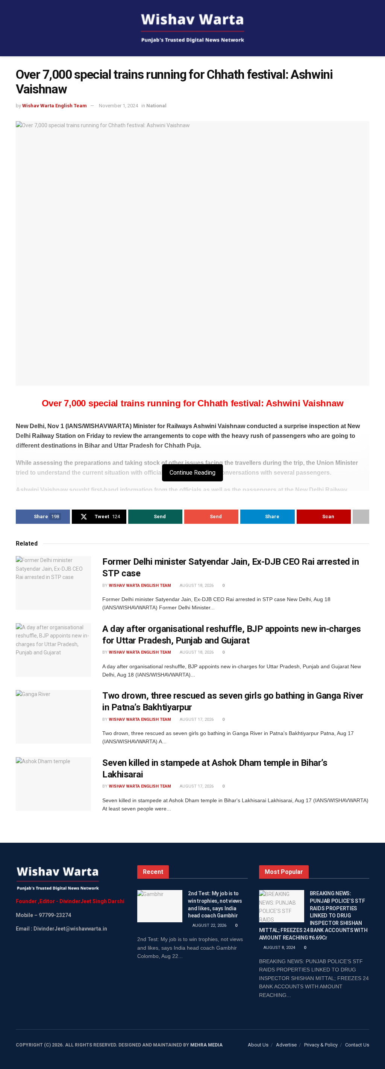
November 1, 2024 (118, 105)
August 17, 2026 (196, 719)
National (156, 105)
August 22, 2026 (208, 925)
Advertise (286, 1045)
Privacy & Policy (321, 1045)
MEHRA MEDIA (206, 1045)
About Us (258, 1045)
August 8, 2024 (278, 947)
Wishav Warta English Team (54, 105)
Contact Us (357, 1045)
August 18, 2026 (196, 585)
